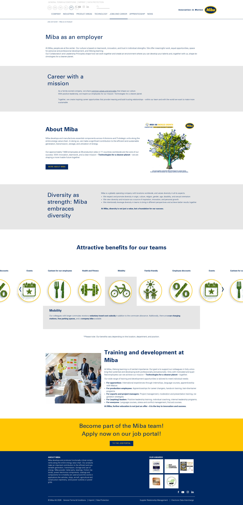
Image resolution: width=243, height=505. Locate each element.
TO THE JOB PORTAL (121, 443)
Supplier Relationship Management (154, 500)
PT (71, 8)
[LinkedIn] (88, 7)
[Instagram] (84, 7)
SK (60, 8)
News (150, 14)
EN (55, 8)
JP (77, 8)
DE (49, 8)
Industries (68, 14)
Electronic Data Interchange (182, 500)
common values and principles (104, 91)
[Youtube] (79, 7)
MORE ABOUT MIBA (56, 167)
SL (66, 8)
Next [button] (222, 289)
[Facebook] (178, 492)
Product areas (84, 14)
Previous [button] (20, 289)
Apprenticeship (137, 14)
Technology (101, 14)
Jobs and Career (118, 14)
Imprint (81, 2)
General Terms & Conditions (62, 2)
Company (56, 14)
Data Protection (95, 2)
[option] (61, 289)
